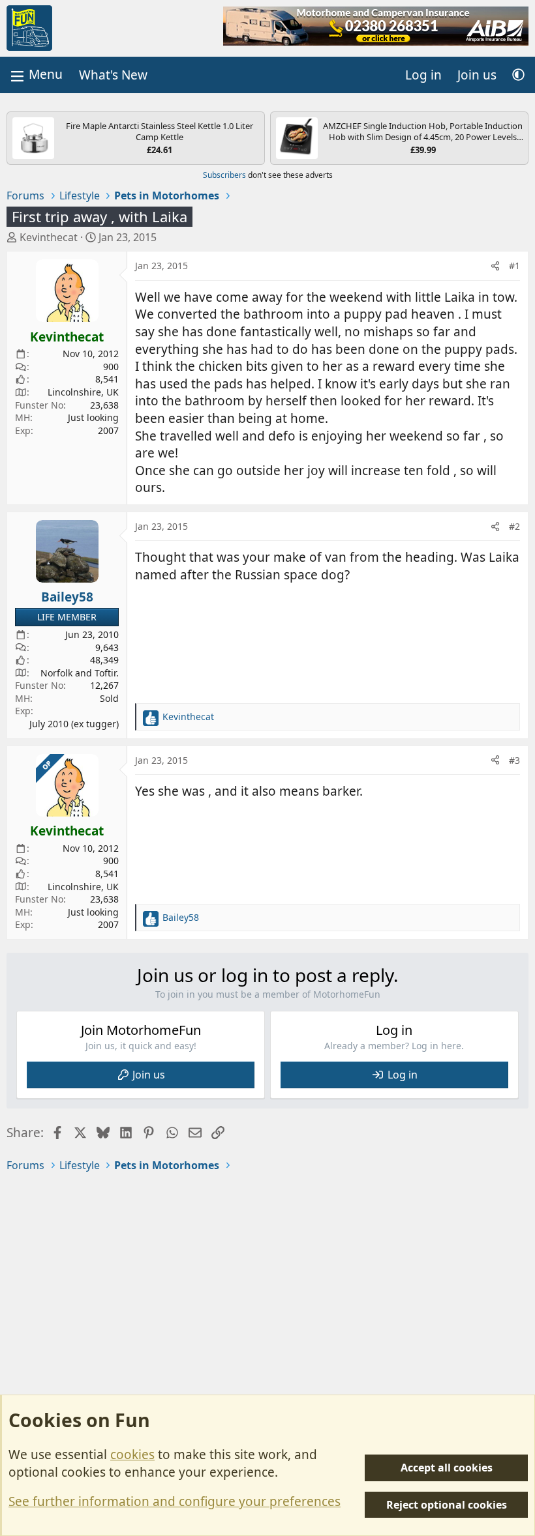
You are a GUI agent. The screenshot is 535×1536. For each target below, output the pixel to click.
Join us (148, 1074)
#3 (514, 760)
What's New (113, 74)
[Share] (495, 265)
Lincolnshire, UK (83, 392)
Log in (403, 1074)
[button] (518, 75)
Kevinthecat (49, 237)
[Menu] (35, 74)
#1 (514, 265)
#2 (514, 526)
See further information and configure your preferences (174, 1501)
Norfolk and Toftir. (79, 673)
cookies (132, 1454)
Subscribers (224, 175)
